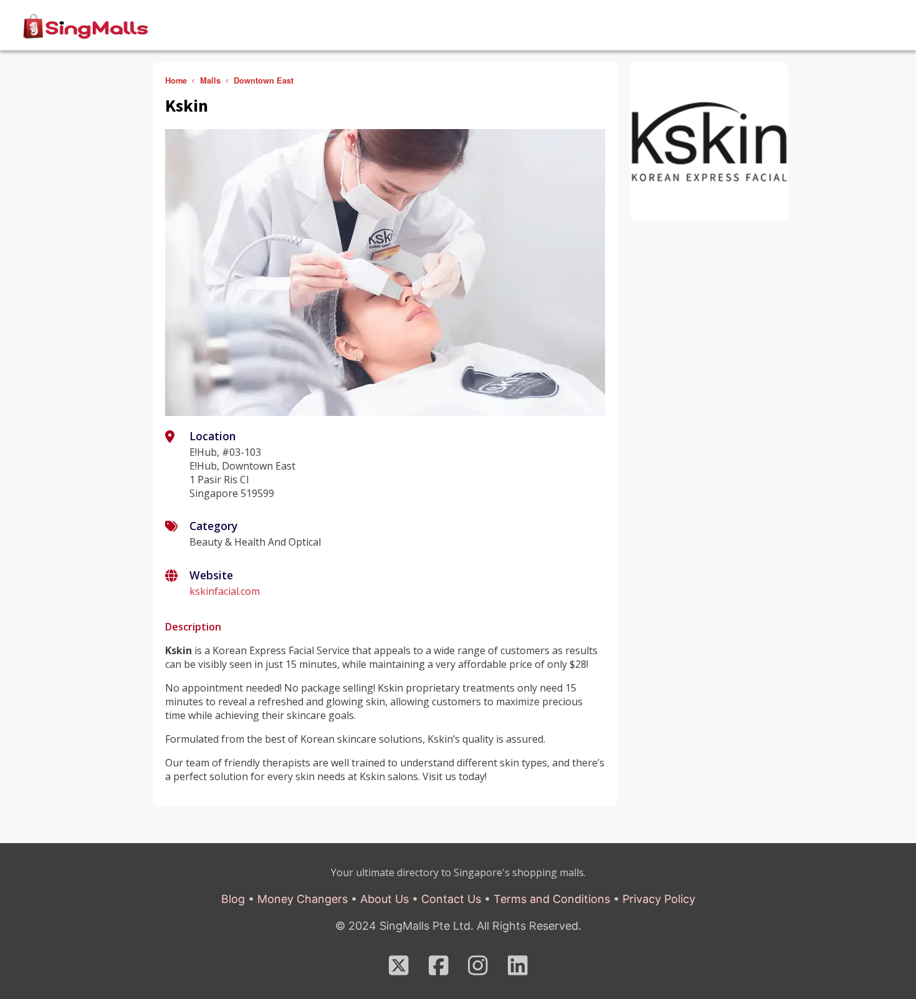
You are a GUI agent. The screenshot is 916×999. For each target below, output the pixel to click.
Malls (210, 80)
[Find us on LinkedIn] (518, 969)
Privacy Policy (659, 898)
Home (176, 80)
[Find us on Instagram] (478, 969)
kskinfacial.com (224, 591)
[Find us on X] (399, 969)
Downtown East (263, 80)
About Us (384, 898)
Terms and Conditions (552, 898)
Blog (233, 898)
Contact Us (451, 898)
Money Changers (302, 898)
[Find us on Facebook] (439, 969)
